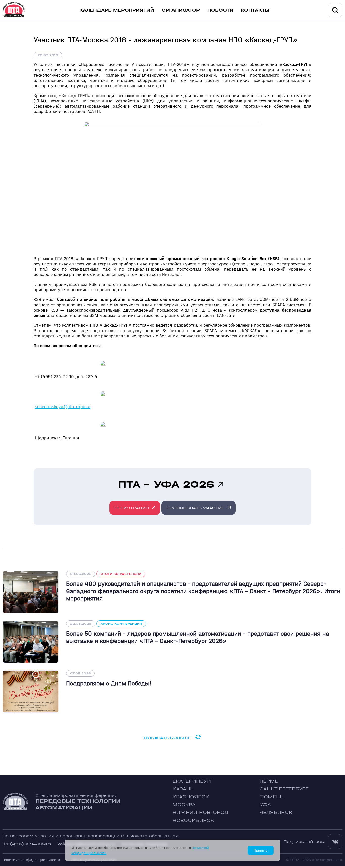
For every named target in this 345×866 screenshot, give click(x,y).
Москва (184, 804)
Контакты (255, 10)
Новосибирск (193, 820)
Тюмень (271, 797)
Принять (260, 850)
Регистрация (131, 508)
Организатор (181, 10)
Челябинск (276, 812)
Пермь (269, 781)
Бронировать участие (195, 508)
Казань (183, 789)
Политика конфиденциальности (31, 859)
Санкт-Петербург (284, 789)
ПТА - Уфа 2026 (166, 484)
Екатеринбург (193, 781)
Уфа (265, 804)
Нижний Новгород (200, 812)
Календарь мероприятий (116, 10)
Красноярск (191, 797)
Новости (220, 10)
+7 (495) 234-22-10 (27, 843)
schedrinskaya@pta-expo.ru (62, 406)
